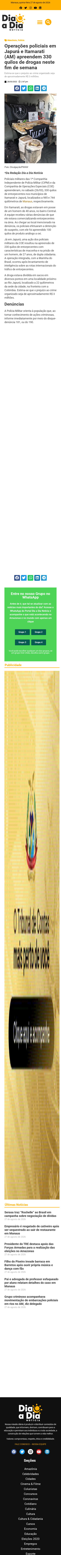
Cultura (30, 1514)
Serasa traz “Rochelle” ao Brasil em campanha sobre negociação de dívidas (30, 1214)
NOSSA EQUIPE (39, 1444)
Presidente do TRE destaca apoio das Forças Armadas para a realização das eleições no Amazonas (29, 1247)
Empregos (30, 1543)
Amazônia (30, 1469)
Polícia (21, 40)
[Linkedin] (40, 7)
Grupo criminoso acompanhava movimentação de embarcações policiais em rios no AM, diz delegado (31, 1300)
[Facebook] (21, 7)
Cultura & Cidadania (30, 1519)
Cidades (30, 1479)
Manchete (12, 40)
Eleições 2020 (31, 1539)
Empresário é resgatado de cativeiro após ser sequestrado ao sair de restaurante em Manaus (31, 1229)
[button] (40, 22)
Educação (30, 1534)
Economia (30, 1528)
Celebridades (30, 1474)
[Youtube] (35, 7)
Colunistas (30, 1489)
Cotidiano (30, 1504)
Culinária (30, 1509)
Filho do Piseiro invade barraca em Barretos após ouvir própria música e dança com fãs (28, 1265)
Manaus (27, 201)
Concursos (30, 1494)
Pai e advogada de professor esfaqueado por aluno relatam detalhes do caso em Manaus (31, 1282)
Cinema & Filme (31, 1484)
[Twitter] (25, 7)
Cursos (30, 1524)
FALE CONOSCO (22, 1444)
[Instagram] (30, 7)
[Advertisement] (30, 449)
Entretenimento (30, 1549)
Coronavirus (30, 1499)
